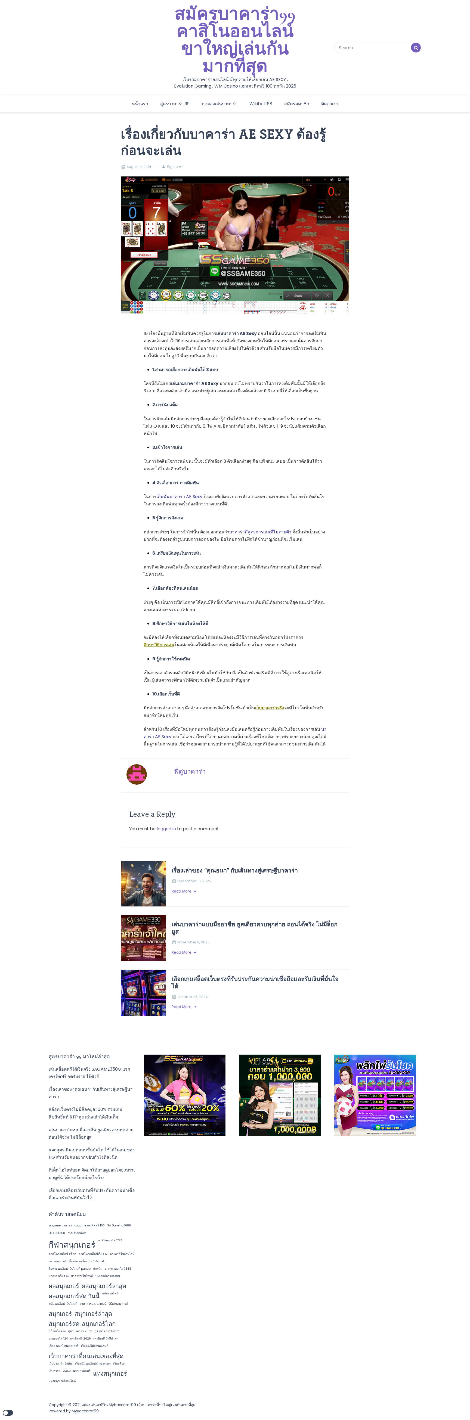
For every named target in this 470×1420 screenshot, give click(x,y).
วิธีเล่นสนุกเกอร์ (118, 1304)
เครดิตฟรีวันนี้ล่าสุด (105, 1339)
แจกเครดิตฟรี (82, 1371)
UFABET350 (57, 1233)
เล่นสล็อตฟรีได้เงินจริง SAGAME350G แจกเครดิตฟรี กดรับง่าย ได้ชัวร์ (89, 1073)
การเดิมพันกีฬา (76, 1233)
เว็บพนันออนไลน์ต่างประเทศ (93, 1364)
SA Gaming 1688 (119, 1225)
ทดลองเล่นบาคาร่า (219, 104)
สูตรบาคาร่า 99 (175, 104)
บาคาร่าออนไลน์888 (118, 1269)
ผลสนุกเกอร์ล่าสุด (104, 1286)
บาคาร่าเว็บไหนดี (82, 1276)
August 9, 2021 (138, 166)
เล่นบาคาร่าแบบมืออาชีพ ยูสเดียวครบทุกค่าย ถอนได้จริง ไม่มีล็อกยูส (255, 928)
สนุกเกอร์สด (64, 1324)
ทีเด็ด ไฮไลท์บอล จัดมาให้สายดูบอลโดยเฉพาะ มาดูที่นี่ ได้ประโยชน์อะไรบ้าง (92, 1173)
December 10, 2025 (194, 881)
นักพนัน (97, 1269)
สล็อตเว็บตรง (57, 1331)
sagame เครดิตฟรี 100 (89, 1225)
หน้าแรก (140, 104)
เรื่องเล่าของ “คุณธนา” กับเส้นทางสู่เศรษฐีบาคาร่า (235, 870)
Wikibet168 (260, 104)
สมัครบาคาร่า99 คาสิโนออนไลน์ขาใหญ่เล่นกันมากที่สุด (235, 40)
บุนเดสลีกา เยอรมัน (107, 1276)
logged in (166, 829)
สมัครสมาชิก (296, 104)
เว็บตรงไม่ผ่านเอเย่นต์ (94, 1346)
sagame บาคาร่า (60, 1225)
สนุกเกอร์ (60, 1314)
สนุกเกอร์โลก (99, 1324)
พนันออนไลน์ (110, 1293)
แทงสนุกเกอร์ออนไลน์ (62, 1381)
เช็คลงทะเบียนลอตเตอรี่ (64, 1346)
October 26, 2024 (192, 997)
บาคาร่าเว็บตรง (59, 1276)
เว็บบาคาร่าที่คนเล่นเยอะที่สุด (86, 1356)
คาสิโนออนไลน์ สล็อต (62, 1254)
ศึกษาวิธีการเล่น (159, 645)
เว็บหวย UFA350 (60, 1371)
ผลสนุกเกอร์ (64, 1286)
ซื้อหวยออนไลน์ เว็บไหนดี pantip (70, 1269)
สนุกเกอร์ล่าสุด (93, 1314)
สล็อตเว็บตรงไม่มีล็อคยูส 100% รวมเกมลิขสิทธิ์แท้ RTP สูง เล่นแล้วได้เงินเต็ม (85, 1113)
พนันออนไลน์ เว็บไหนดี (63, 1304)
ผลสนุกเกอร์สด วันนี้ (74, 1296)
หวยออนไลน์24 (58, 1339)
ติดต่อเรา (329, 104)
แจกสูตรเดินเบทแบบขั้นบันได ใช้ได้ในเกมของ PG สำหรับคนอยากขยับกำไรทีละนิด (92, 1153)
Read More (182, 891)
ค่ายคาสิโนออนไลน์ (122, 1254)
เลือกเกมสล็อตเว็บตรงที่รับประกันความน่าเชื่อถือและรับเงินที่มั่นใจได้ (255, 982)
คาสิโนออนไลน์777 (110, 1240)
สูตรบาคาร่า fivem (107, 1331)
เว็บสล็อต (119, 1364)
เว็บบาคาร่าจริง (269, 708)
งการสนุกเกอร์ (57, 1261)
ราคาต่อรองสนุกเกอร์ (93, 1304)
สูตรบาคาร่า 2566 (80, 1331)
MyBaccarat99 (85, 1411)
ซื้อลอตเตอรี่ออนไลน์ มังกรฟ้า (87, 1261)
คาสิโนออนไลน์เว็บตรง (93, 1254)
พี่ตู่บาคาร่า (175, 166)
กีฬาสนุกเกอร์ (72, 1244)
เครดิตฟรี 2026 (80, 1339)
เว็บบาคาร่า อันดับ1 (61, 1364)
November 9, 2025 (193, 942)
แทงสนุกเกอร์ (110, 1373)
